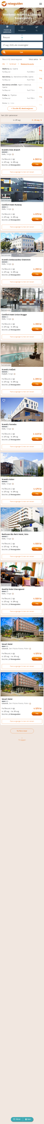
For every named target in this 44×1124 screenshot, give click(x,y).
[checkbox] (4, 126)
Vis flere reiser (22, 731)
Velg (37, 164)
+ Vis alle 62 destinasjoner (22, 108)
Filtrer (18, 1119)
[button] (11, 37)
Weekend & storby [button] (27, 64)
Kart (29, 1119)
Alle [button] (3, 64)
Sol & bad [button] (13, 64)
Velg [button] (40, 70)
